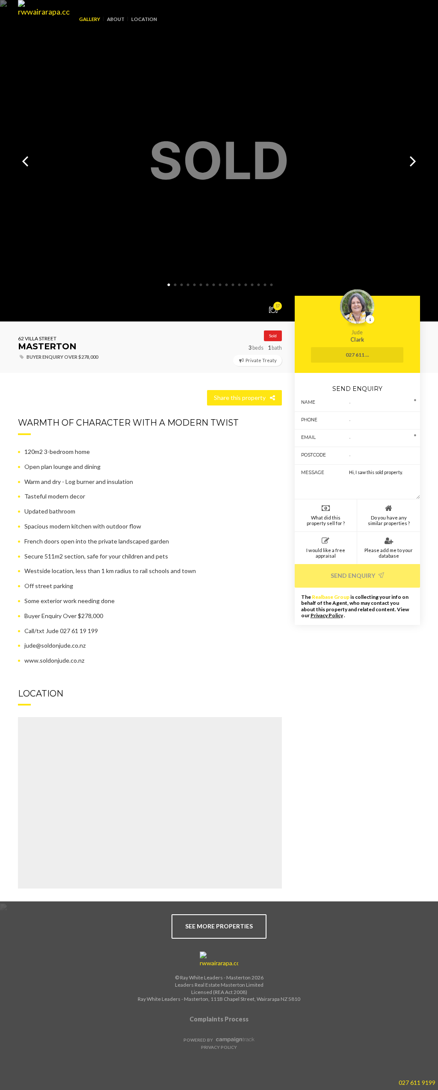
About (115, 19)
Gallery (89, 19)
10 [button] (226, 285)
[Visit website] (219, 960)
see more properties (219, 926)
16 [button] (265, 285)
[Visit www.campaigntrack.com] (234, 1039)
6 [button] (201, 285)
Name (308, 402)
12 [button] (239, 285)
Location (144, 19)
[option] (219, 160)
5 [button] (194, 285)
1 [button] (169, 285)
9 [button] (220, 285)
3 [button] (182, 285)
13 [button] (246, 285)
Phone (309, 420)
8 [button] (214, 285)
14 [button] (252, 285)
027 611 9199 (417, 1082)
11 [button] (233, 285)
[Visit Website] (40, 25)
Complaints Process (219, 1019)
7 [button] (207, 285)
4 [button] (188, 285)
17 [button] (271, 285)
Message (312, 472)
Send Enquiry (353, 575)
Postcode (313, 455)
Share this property (240, 397)
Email (308, 437)
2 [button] (175, 285)
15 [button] (259, 285)
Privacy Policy (327, 615)
